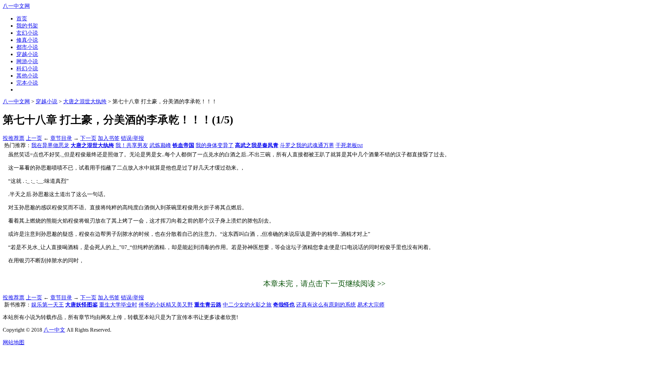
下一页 (88, 138)
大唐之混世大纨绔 (85, 101)
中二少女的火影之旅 (247, 305)
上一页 (34, 138)
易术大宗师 (370, 305)
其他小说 (27, 75)
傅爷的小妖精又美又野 (166, 305)
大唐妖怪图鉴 (81, 305)
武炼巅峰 (160, 145)
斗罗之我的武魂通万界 (307, 145)
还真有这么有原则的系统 (326, 305)
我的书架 (27, 26)
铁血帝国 (183, 145)
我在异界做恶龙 (50, 145)
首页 (21, 18)
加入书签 (109, 138)
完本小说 (27, 83)
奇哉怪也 (284, 305)
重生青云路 (207, 305)
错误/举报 (132, 138)
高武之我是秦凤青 (256, 145)
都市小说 (27, 47)
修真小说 (27, 40)
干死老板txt (349, 145)
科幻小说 (27, 68)
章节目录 (61, 138)
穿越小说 (27, 54)
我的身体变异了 (215, 145)
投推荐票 (13, 138)
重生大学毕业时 (118, 305)
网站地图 (13, 342)
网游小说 (27, 61)
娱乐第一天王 (47, 305)
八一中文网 (16, 6)
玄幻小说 (27, 33)
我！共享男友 (131, 145)
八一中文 (54, 330)
